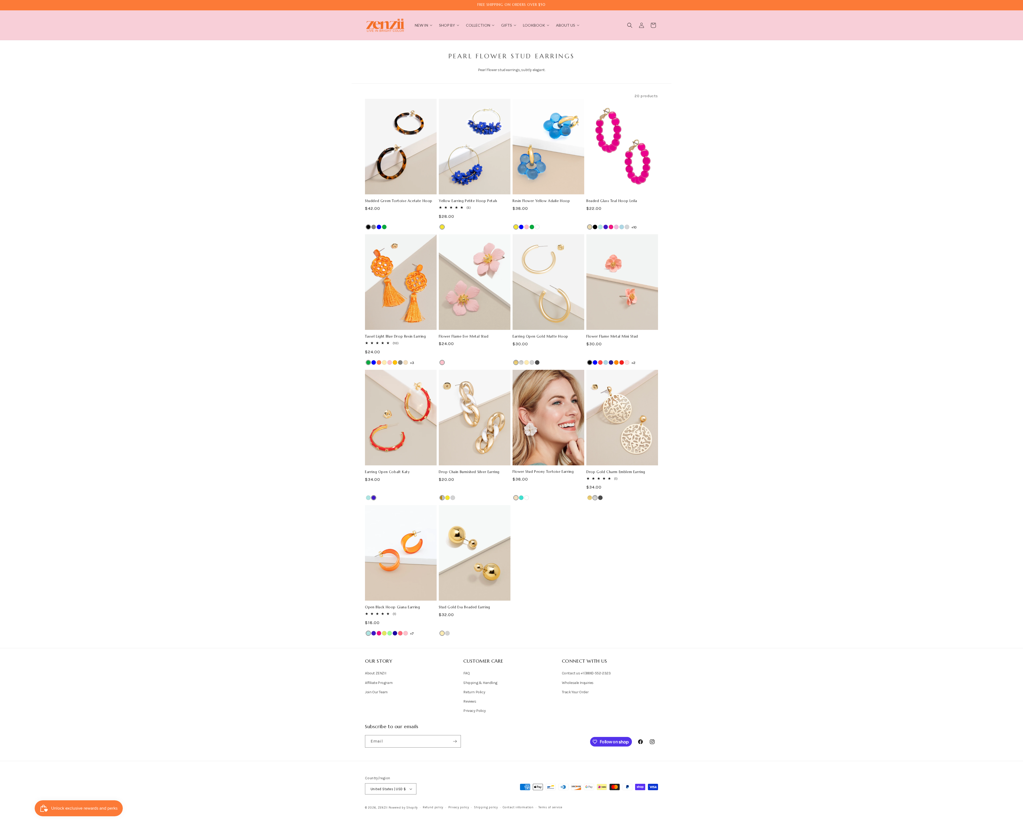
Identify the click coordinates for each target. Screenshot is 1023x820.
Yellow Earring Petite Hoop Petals (468, 201)
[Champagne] (405, 362)
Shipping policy (486, 807)
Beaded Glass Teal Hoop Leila (611, 201)
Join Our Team (376, 692)
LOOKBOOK (534, 25)
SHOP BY (447, 25)
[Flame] (600, 362)
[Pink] (526, 227)
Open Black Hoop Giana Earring (392, 607)
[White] (526, 497)
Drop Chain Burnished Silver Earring (469, 472)
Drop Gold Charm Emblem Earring (615, 472)
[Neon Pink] (400, 633)
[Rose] (627, 362)
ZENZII (383, 807)
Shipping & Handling (480, 682)
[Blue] (379, 227)
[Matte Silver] (521, 362)
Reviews (469, 701)
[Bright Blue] (600, 227)
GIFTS (506, 25)
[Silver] (532, 362)
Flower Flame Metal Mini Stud (612, 336)
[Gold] (384, 362)
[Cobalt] (605, 227)
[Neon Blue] (395, 633)
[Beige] (589, 227)
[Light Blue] (621, 227)
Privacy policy (458, 807)
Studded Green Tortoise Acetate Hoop (398, 201)
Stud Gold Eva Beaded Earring (464, 607)
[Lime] (384, 633)
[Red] (621, 362)
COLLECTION (478, 25)
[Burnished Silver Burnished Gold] (442, 497)
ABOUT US (565, 25)
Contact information (518, 807)
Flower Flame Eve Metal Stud (463, 336)
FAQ (466, 673)
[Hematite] (537, 362)
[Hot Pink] (611, 227)
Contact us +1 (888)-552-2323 (586, 673)
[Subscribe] (455, 741)
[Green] (384, 227)
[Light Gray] (627, 227)
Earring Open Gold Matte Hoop (540, 336)
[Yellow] (442, 227)
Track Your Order (575, 692)
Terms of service (550, 807)
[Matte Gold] (516, 362)
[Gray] (373, 227)
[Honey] (395, 362)
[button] (630, 25)
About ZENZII (375, 673)
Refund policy (433, 807)
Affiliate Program (378, 682)
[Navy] (611, 362)
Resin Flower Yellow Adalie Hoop (541, 201)
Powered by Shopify (403, 807)
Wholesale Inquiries (578, 682)
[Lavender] (616, 227)
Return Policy (474, 692)
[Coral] (379, 362)
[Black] (368, 227)
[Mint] (389, 633)
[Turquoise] (521, 497)
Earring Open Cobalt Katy (387, 472)
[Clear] (537, 227)
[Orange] (616, 362)
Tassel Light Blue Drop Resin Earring (395, 336)
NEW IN (421, 25)
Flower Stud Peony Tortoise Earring (543, 472)
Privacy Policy (474, 710)
